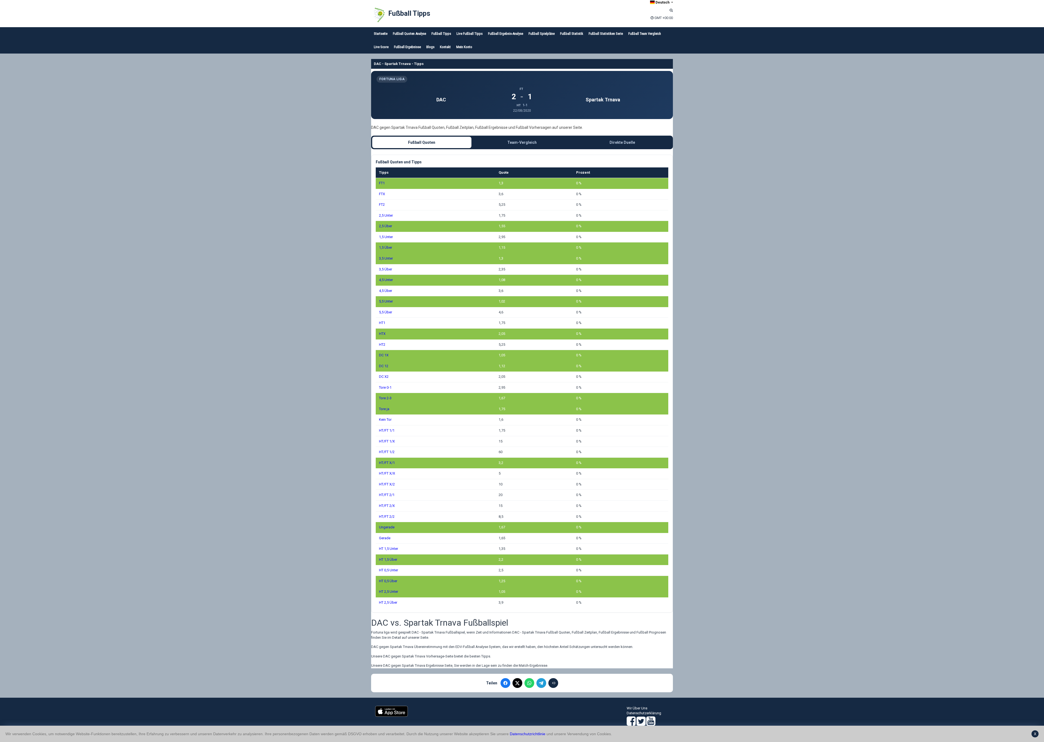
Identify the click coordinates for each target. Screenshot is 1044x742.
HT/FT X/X (387, 473)
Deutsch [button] (662, 2)
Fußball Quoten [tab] (421, 142)
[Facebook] (505, 683)
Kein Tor (385, 419)
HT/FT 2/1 (386, 495)
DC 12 (383, 366)
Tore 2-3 (385, 398)
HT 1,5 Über (388, 559)
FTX (382, 194)
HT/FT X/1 (387, 463)
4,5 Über (385, 291)
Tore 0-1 (385, 387)
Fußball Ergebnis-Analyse (505, 34)
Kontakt (445, 47)
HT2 (382, 344)
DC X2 (384, 377)
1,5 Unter (386, 237)
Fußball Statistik (571, 34)
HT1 (382, 323)
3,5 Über (385, 269)
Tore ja (384, 409)
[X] (517, 683)
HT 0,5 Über (388, 581)
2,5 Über (385, 226)
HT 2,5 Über (388, 602)
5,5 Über (385, 312)
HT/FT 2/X (387, 506)
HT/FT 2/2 (386, 517)
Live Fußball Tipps (469, 34)
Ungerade (386, 527)
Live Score (381, 47)
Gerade (384, 538)
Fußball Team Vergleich (644, 34)
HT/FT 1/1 (386, 430)
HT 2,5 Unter (388, 592)
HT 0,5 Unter (388, 570)
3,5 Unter (386, 258)
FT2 (382, 204)
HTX (382, 334)
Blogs (430, 47)
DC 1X (384, 355)
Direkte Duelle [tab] (622, 142)
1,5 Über (385, 247)
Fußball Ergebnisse (407, 47)
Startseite (380, 34)
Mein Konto (464, 47)
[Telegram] (541, 683)
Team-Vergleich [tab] (522, 142)
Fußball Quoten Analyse (409, 34)
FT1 (382, 183)
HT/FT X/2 (387, 484)
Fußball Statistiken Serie (606, 34)
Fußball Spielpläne (542, 34)
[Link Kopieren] (553, 683)
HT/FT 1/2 (386, 452)
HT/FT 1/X (387, 441)
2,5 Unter (386, 215)
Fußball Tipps (409, 13)
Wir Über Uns (637, 708)
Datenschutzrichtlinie (527, 734)
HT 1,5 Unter (388, 549)
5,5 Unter (386, 301)
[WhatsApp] (529, 683)
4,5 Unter (386, 280)
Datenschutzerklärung (644, 713)
